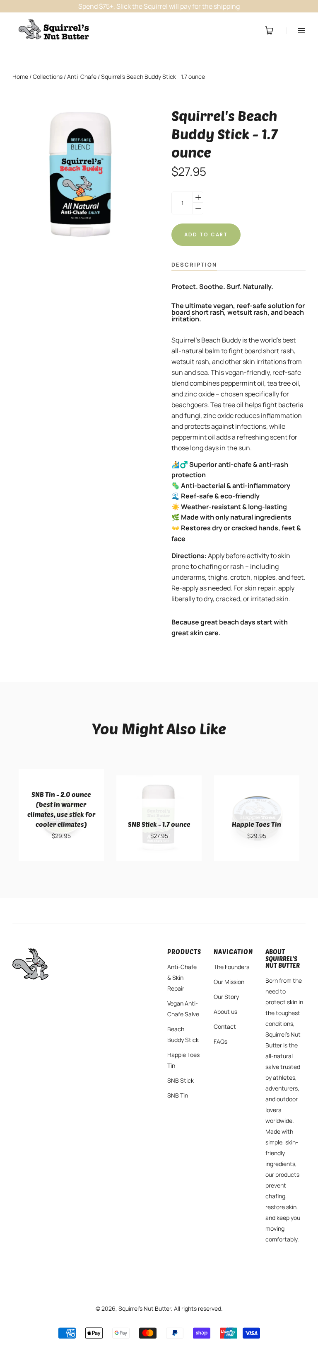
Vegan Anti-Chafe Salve (183, 1008)
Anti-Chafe (81, 76)
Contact (225, 1026)
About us (225, 1011)
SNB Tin (177, 1095)
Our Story (226, 997)
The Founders (231, 967)
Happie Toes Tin (183, 1060)
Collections (48, 76)
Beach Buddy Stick (183, 1034)
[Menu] (296, 30)
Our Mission (229, 982)
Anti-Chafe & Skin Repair (182, 977)
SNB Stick (180, 1080)
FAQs (220, 1041)
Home (20, 76)
